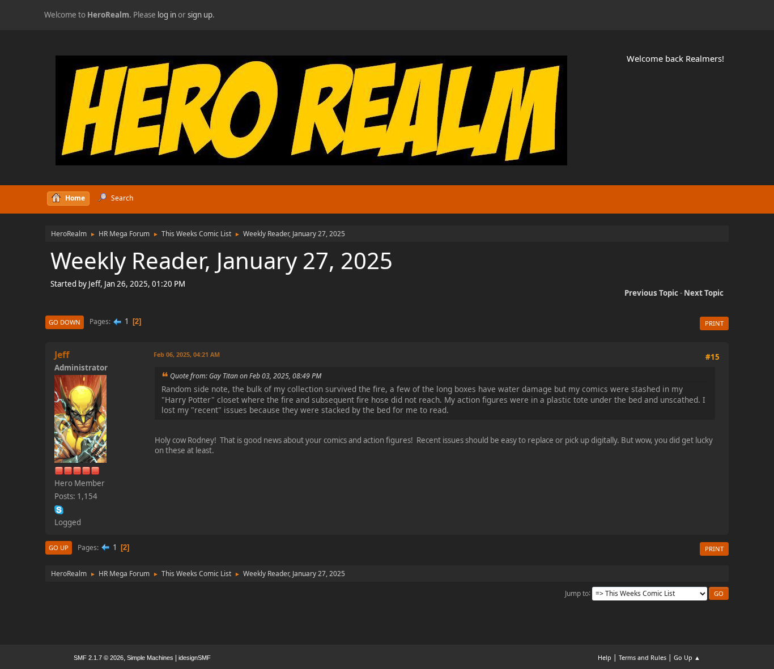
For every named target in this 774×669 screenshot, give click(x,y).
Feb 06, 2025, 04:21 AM (187, 354)
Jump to (577, 593)
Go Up (59, 547)
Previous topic (651, 293)
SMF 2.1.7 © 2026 (99, 657)
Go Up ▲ (687, 657)
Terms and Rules (642, 657)
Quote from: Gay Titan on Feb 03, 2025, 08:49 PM (245, 376)
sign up (200, 15)
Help (604, 657)
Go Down (64, 322)
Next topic (704, 293)
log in (167, 15)
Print (714, 323)
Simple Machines (150, 657)
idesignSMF (194, 657)
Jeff (61, 354)
